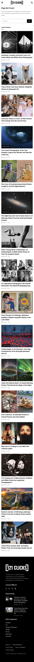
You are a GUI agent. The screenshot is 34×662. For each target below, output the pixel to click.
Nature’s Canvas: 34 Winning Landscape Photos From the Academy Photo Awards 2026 (16, 514)
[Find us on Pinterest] (15, 589)
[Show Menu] (2, 2)
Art (4, 311)
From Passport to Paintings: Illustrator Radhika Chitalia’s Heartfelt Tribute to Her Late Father (16, 317)
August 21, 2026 (6, 188)
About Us (8, 644)
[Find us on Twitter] (9, 589)
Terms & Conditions (20, 647)
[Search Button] (32, 3)
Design (8, 629)
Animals (5, 83)
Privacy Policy (9, 647)
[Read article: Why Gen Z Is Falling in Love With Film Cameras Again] (17, 433)
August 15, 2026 (6, 484)
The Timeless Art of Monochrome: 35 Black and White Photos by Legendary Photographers (16, 480)
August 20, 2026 (6, 256)
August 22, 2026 (6, 91)
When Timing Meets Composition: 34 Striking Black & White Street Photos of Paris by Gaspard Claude (15, 252)
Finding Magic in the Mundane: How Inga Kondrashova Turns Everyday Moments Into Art (16, 351)
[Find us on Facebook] (6, 589)
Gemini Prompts (10, 650)
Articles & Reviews (11, 627)
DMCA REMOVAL (17, 644)
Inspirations (6, 51)
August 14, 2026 (6, 518)
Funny (8, 631)
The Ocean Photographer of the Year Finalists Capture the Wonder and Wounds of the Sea (16, 152)
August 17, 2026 (6, 322)
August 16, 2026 (6, 419)
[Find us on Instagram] (12, 589)
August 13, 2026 (6, 550)
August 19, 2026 (6, 288)
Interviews (9, 634)
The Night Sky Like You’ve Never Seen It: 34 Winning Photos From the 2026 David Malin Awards (17, 218)
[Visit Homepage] (17, 2)
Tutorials (8, 636)
